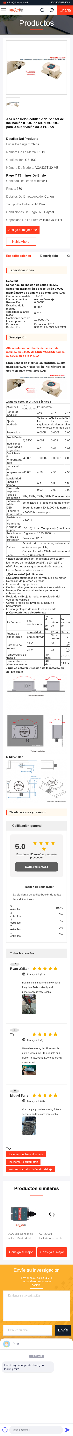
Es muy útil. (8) (35, 1040)
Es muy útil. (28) (36, 1101)
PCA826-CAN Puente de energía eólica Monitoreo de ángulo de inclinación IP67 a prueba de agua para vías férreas (52, 1236)
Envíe (63, 1330)
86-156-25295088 (60, 2)
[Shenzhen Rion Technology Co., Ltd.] (16, 10)
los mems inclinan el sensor (26, 1154)
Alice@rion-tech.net (17, 2)
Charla (65, 10)
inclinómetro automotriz (23, 1161)
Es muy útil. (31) (36, 974)
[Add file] (5, 1429)
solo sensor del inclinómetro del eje (30, 1169)
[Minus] (67, 1344)
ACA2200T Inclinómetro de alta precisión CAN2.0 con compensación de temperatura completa (20, 1236)
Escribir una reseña (36, 866)
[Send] (67, 1429)
